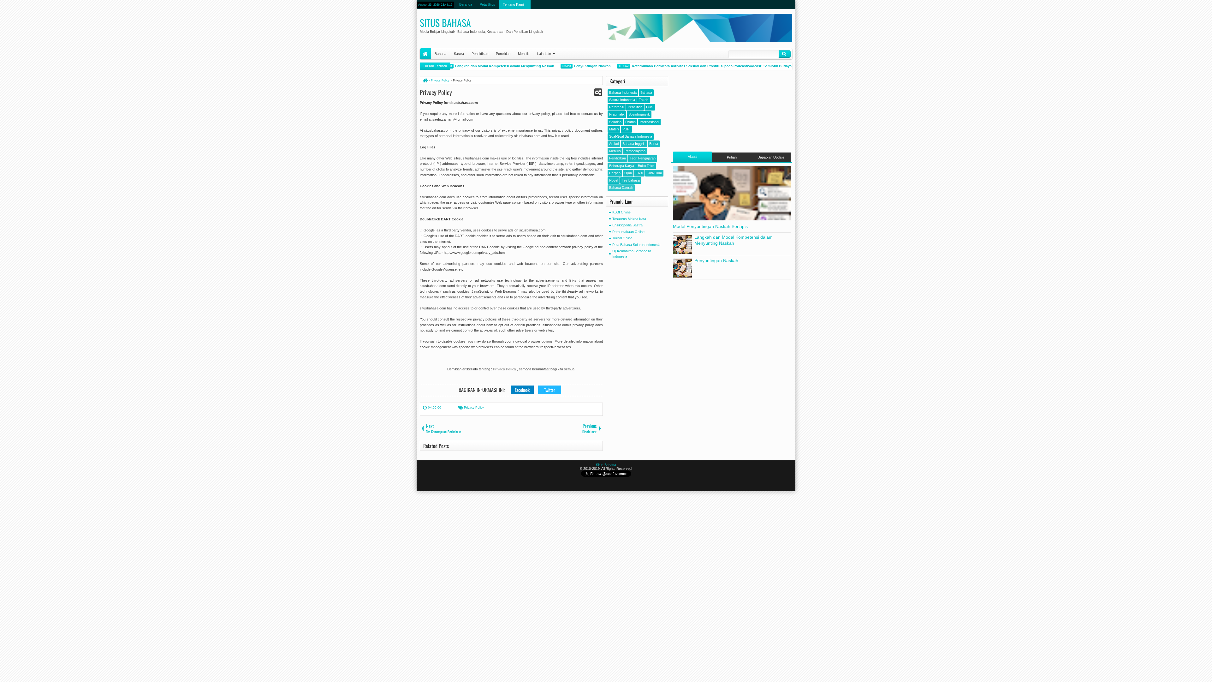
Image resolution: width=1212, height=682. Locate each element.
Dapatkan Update (771, 157)
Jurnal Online (622, 238)
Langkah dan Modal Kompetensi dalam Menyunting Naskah (492, 66)
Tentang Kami (513, 4)
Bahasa (440, 54)
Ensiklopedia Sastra (627, 225)
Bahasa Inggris (633, 144)
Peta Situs (487, 4)
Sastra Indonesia (622, 100)
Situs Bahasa (445, 22)
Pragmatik (617, 114)
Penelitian (503, 54)
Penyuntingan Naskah (579, 66)
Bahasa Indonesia (623, 92)
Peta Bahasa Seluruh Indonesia (636, 245)
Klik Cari (785, 54)
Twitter (549, 389)
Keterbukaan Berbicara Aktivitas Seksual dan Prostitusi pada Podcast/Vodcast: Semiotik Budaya (699, 66)
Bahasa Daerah (621, 187)
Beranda (465, 4)
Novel (613, 180)
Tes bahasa (631, 180)
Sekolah (615, 122)
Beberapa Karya (621, 166)
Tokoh (643, 100)
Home (425, 53)
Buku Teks (646, 166)
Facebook (522, 389)
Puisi (649, 107)
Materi (614, 129)
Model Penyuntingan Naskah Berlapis (710, 226)
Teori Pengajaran (643, 158)
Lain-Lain (544, 54)
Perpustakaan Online (628, 232)
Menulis (524, 54)
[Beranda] (425, 80)
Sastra (459, 54)
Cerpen (615, 173)
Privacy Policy (436, 92)
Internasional (649, 122)
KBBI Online (621, 212)
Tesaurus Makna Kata (629, 219)
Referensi (616, 107)
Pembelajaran (635, 151)
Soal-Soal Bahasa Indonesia (630, 136)
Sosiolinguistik (639, 114)
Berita (653, 144)
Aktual (692, 157)
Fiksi (639, 173)
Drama (630, 122)
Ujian (628, 173)
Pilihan (732, 157)
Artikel (614, 144)
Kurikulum (654, 173)
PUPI (626, 129)
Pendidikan (480, 54)
